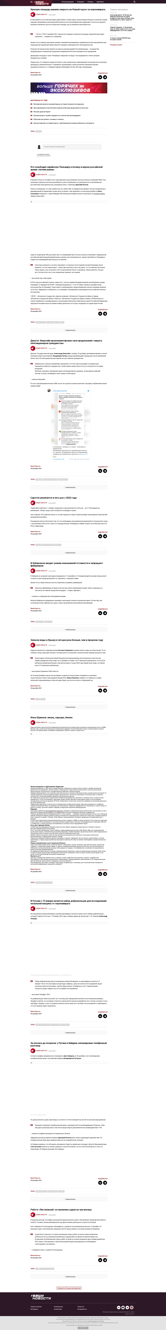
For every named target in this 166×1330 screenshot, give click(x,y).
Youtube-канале (99, 194)
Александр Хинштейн (50, 479)
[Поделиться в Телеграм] (105, 77)
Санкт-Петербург (48, 545)
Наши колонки (36, 1307)
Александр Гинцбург (42, 1025)
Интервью (34, 1309)
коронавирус (65, 1025)
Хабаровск (48, 622)
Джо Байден (53, 1191)
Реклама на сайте (116, 45)
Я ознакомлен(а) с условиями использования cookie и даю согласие (84, 1325)
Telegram (39, 479)
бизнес (38, 882)
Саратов (58, 545)
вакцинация (55, 1025)
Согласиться (83, 1328)
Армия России (40, 322)
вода (37, 699)
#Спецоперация (68, 2)
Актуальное (58, 1307)
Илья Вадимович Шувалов (54, 811)
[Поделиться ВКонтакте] (100, 77)
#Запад (90, 2)
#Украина (80, 2)
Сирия (57, 322)
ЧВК (62, 322)
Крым (43, 699)
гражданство (63, 479)
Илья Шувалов (47, 882)
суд (37, 1269)
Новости (80, 1307)
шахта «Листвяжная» (47, 1269)
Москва (38, 131)
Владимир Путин (41, 1191)
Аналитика (58, 1309)
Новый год (39, 622)
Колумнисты (82, 1309)
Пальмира (50, 322)
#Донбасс (100, 2)
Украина (61, 1191)
